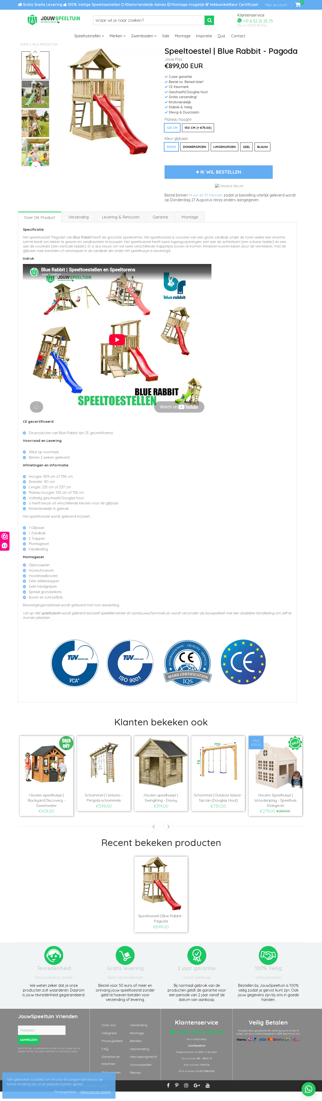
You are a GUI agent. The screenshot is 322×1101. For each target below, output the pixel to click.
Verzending (138, 1025)
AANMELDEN (28, 1040)
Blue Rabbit (82, 237)
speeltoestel (50, 613)
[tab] (40, 217)
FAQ (105, 1049)
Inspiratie (204, 35)
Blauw (262, 147)
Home (24, 44)
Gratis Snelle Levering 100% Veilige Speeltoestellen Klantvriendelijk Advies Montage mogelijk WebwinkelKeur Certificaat (140, 4)
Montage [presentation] (190, 216)
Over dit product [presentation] (39, 217)
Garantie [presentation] (160, 216)
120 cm (172, 128)
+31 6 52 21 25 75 (257, 20)
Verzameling (139, 1049)
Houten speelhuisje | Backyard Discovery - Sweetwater (46, 800)
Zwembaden (142, 35)
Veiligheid (109, 1033)
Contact (238, 35)
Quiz (221, 35)
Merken (116, 35)
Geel (246, 147)
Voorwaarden (141, 1065)
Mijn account (276, 4)
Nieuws (135, 1072)
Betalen (136, 1041)
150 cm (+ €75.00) (198, 128)
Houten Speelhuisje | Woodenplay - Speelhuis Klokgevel (275, 800)
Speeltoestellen (88, 35)
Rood (171, 147)
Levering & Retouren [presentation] (121, 216)
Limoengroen (224, 147)
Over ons (109, 1025)
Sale (165, 35)
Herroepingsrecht (143, 1057)
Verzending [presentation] (78, 216)
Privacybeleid (112, 1041)
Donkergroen (194, 147)
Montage (182, 35)
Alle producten (45, 44)
